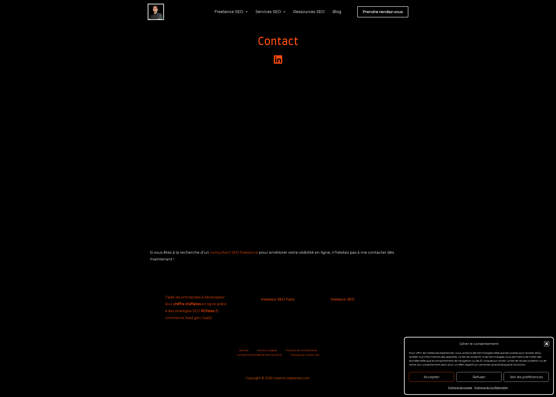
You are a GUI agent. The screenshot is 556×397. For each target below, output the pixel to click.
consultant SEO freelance (234, 252)
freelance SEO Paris (278, 299)
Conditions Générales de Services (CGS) (259, 354)
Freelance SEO (229, 11)
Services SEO (268, 11)
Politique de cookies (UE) (305, 354)
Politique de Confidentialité (491, 387)
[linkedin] (278, 59)
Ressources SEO (309, 11)
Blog (337, 11)
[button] (546, 344)
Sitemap (243, 350)
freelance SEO (342, 299)
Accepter (431, 377)
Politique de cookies (460, 387)
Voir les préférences (526, 377)
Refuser (479, 377)
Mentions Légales (267, 350)
